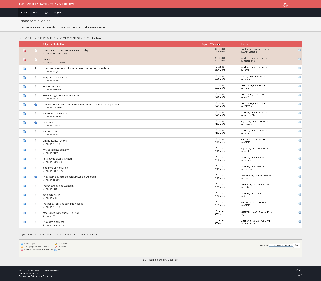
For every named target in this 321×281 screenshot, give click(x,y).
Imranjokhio (58, 225)
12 (48, 38)
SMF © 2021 (36, 270)
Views (214, 44)
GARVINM (57, 107)
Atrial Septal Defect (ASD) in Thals (61, 212)
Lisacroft (57, 125)
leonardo (57, 161)
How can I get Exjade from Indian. (61, 95)
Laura (246, 88)
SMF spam (149, 259)
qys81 (56, 98)
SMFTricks (33, 273)
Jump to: (264, 245)
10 (42, 38)
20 (71, 38)
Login (45, 12)
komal (56, 134)
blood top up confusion (55, 167)
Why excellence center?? (56, 149)
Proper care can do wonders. (58, 185)
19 (68, 38)
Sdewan (57, 80)
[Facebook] (299, 273)
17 (62, 38)
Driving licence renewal (55, 140)
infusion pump (50, 131)
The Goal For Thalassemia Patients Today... (66, 50)
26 (88, 38)
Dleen (56, 197)
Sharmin (57, 53)
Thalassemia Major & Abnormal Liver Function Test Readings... (77, 68)
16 (59, 38)
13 (51, 38)
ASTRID (56, 143)
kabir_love (58, 170)
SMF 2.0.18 (24, 270)
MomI (55, 152)
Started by (58, 44)
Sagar (56, 71)
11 (45, 38)
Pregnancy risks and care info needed (63, 203)
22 (76, 38)
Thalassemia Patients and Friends (46, 4)
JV (54, 216)
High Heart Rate (51, 86)
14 (54, 38)
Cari (55, 62)
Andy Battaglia (250, 51)
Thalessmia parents (53, 221)
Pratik (55, 188)
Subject (47, 44)
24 (82, 38)
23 (79, 38)
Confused (48, 122)
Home (24, 12)
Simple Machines (51, 270)
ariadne (56, 179)
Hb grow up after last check (57, 158)
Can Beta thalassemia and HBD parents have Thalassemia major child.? (81, 104)
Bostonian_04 (249, 60)
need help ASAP (51, 194)
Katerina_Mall (59, 116)
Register (58, 12)
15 (57, 38)
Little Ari (47, 59)
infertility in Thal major (55, 113)
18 (65, 38)
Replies (205, 44)
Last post (246, 44)
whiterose (58, 89)
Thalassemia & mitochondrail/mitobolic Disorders (69, 176)
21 (74, 38)
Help (35, 12)
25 (85, 38)
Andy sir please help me (55, 77)
